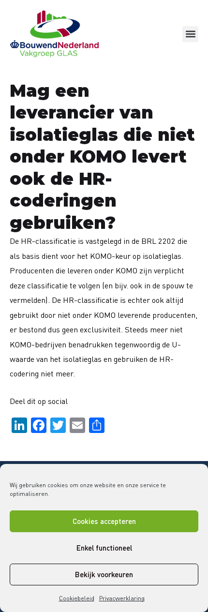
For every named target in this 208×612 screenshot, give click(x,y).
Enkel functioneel (104, 547)
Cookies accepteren (104, 521)
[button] (190, 34)
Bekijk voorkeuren (104, 574)
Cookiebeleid (76, 598)
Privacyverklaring (122, 598)
